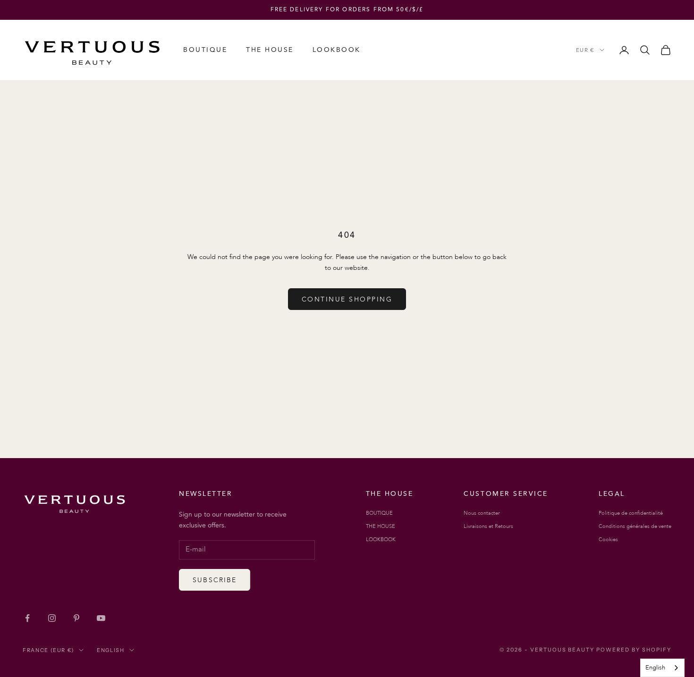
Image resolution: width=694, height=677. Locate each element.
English (111, 650)
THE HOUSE (270, 50)
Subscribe (215, 580)
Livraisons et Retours (488, 526)
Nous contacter (482, 513)
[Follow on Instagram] (52, 618)
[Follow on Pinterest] (76, 618)
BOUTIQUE (205, 50)
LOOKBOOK (337, 50)
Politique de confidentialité (631, 513)
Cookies (608, 539)
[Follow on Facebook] (27, 618)
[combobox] (662, 668)
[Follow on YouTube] (101, 618)
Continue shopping (347, 299)
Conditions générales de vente (635, 526)
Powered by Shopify (633, 649)
